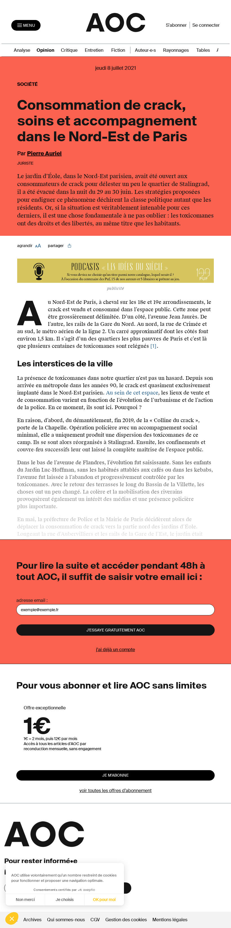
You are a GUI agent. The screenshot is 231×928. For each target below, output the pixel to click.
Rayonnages (176, 50)
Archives (32, 920)
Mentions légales (169, 920)
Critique (69, 50)
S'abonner (176, 25)
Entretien (94, 50)
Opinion (45, 50)
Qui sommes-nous (66, 920)
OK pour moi (104, 899)
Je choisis (65, 899)
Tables (203, 50)
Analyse (22, 50)
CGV (95, 920)
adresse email (30, 600)
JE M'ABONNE (115, 775)
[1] (153, 346)
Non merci (25, 899)
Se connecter (206, 25)
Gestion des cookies (126, 920)
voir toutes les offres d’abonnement (115, 790)
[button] (12, 918)
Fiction (118, 50)
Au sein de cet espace (132, 392)
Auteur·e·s (145, 50)
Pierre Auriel (44, 153)
